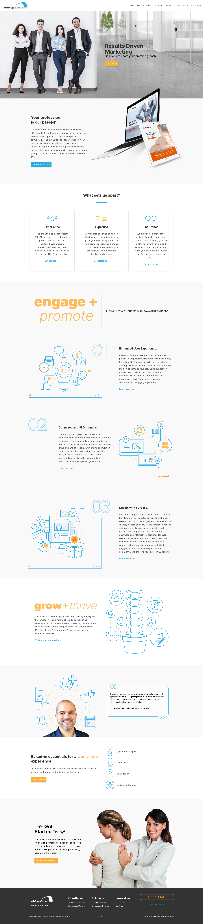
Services (181, 5)
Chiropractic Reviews (100, 906)
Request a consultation (46, 860)
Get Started (196, 5)
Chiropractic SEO (99, 902)
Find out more (39, 780)
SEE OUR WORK (157, 904)
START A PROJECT (157, 897)
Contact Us (120, 902)
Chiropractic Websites (76, 902)
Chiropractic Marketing (164, 5)
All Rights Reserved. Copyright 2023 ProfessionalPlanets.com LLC (49, 916)
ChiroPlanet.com (158, 916)
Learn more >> (66, 468)
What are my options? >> (47, 640)
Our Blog (119, 906)
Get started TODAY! (41, 164)
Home (131, 5)
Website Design (144, 5)
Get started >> (52, 261)
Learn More (112, 63)
